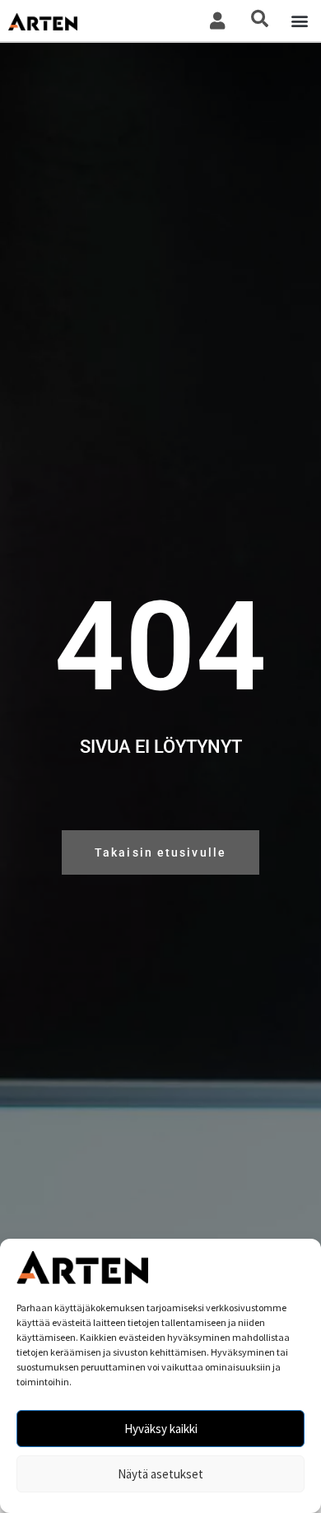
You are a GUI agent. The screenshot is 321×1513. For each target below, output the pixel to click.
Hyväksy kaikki (161, 1428)
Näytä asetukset (160, 1474)
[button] (299, 21)
